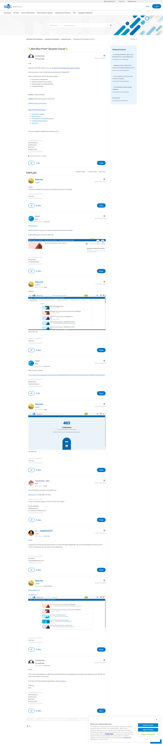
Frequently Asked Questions (40, 120)
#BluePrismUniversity (34, 103)
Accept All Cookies (148, 725)
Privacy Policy (127, 737)
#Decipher (44, 103)
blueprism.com (132, 1)
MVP (74, 13)
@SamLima (34, 225)
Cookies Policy (109, 734)
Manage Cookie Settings (148, 734)
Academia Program (48, 118)
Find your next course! (38, 114)
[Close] (157, 720)
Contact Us (35, 123)
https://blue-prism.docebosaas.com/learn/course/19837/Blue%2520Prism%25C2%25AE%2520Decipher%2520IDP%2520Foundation (66, 375)
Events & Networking (28, 13)
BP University (116, 98)
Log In (156, 6)
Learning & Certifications (63, 13)
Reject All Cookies (148, 729)
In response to (43, 221)
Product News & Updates (45, 13)
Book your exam (36, 116)
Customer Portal (110, 1)
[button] (31, 163)
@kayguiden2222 (35, 590)
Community (7, 13)
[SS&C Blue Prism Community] (13, 6)
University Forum (66, 39)
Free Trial (121, 1)
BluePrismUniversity (35, 156)
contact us (63, 681)
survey (56, 131)
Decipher (44, 156)
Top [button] (30, 726)
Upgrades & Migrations (85, 13)
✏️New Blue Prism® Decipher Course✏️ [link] (84, 39)
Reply (101, 163)
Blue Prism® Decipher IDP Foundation (64, 68)
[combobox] (88, 25)
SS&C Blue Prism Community (34, 39)
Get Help (16, 13)
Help (147, 6)
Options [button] (133, 39)
